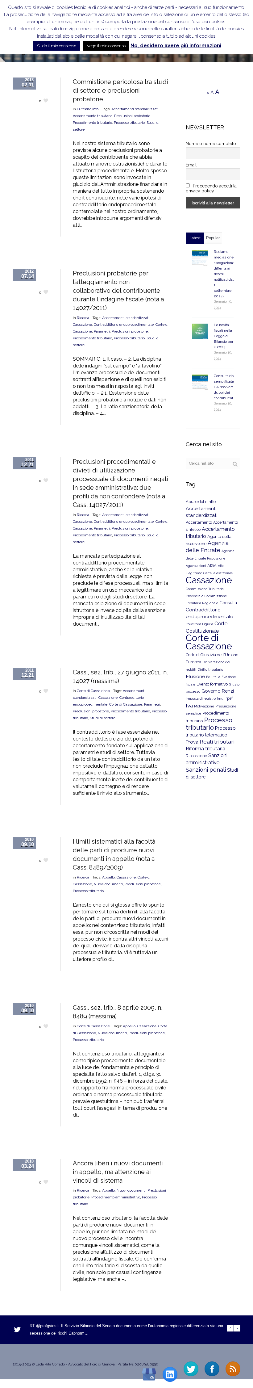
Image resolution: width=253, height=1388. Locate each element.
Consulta (228, 602)
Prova (192, 742)
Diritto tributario (210, 670)
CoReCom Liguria (199, 624)
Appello (108, 877)
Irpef (229, 698)
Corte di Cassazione (93, 691)
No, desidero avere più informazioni (176, 45)
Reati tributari (217, 741)
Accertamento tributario (92, 116)
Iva (189, 705)
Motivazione (204, 706)
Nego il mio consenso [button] (106, 46)
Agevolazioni (196, 566)
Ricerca (83, 318)
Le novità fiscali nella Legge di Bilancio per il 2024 (223, 336)
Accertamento (199, 522)
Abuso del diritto (201, 501)
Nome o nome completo (211, 143)
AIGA (212, 565)
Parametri (102, 331)
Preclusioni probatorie (132, 116)
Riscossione (196, 755)
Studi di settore (102, 718)
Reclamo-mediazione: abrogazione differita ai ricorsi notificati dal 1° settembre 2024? (224, 274)
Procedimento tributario (92, 122)
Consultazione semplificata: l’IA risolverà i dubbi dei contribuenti (226, 387)
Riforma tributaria (205, 749)
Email (191, 164)
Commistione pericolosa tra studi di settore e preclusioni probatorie (120, 90)
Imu (220, 699)
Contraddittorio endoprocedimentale (124, 324)
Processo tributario (129, 122)
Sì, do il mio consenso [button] (56, 46)
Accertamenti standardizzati (135, 109)
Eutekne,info (87, 109)
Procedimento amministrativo (115, 1197)
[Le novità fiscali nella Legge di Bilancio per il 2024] (200, 331)
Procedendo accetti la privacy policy (211, 188)
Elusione (195, 676)
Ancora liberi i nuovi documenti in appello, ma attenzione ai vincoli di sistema (118, 1171)
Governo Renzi (217, 691)
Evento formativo (212, 683)
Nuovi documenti (108, 884)
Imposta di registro (201, 699)
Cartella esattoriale (218, 573)
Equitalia (213, 677)
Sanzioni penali (206, 769)
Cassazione (82, 324)
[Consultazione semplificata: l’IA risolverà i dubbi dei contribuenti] (200, 382)
